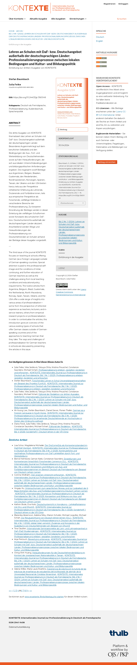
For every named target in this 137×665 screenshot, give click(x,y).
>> (31, 590)
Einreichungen (77, 19)
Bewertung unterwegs (39, 539)
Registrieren (109, 4)
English (99, 41)
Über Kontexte (16, 19)
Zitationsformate (66, 203)
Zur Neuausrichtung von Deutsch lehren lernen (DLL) (46, 518)
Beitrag (63, 129)
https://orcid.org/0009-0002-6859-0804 (21, 87)
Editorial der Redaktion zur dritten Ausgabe (59, 394)
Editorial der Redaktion (60, 426)
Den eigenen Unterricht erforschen (48, 475)
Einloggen (123, 4)
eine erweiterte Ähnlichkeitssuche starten (44, 597)
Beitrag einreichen (106, 162)
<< (10, 590)
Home (11, 31)
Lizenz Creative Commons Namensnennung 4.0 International (71, 292)
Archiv (19, 31)
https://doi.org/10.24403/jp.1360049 (29, 97)
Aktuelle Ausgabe (38, 19)
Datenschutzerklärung (19, 627)
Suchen (122, 19)
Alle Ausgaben (58, 19)
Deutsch (100, 37)
